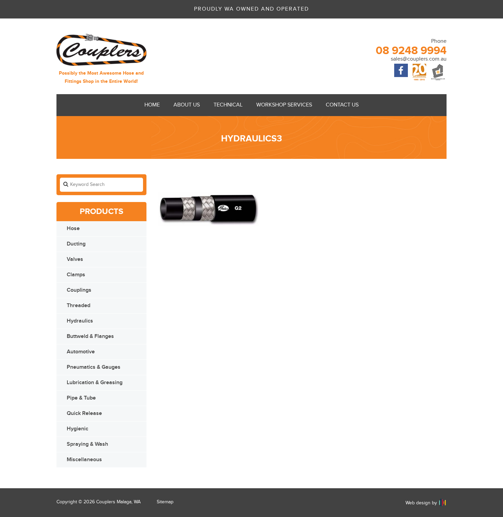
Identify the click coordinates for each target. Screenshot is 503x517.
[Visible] (442, 503)
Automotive (81, 352)
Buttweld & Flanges (90, 336)
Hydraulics (80, 321)
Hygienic (77, 429)
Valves (75, 259)
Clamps (76, 275)
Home (152, 105)
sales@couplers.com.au (419, 59)
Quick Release (84, 413)
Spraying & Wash (87, 444)
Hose (73, 228)
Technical (228, 105)
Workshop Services (284, 105)
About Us (186, 105)
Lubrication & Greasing (94, 382)
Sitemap (165, 502)
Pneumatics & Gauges (93, 367)
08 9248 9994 (411, 51)
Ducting (76, 244)
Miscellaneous (84, 459)
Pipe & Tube (81, 398)
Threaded (78, 305)
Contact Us (342, 105)
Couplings (79, 290)
